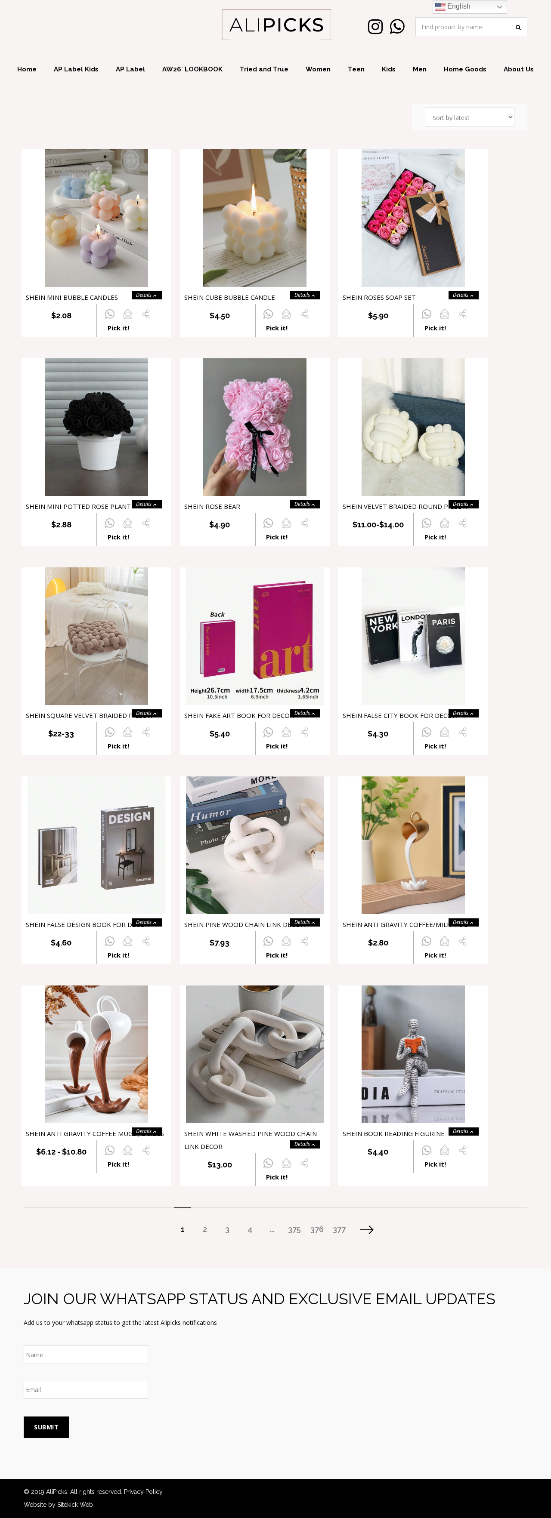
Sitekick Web (75, 1504)
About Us (519, 69)
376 (317, 1229)
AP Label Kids (76, 69)
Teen (356, 69)
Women (318, 69)
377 (339, 1229)
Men (420, 69)
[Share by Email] (127, 319)
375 (294, 1229)
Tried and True (264, 69)
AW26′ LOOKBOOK (192, 69)
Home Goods (465, 69)
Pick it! (118, 327)
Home (27, 69)
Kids (389, 69)
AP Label (130, 69)
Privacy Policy (143, 1491)
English (458, 6)
